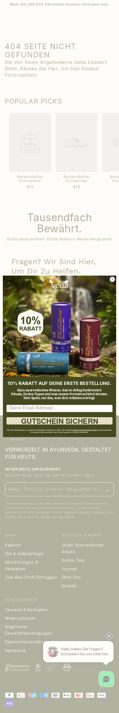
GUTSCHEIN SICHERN (59, 421)
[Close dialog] (112, 279)
